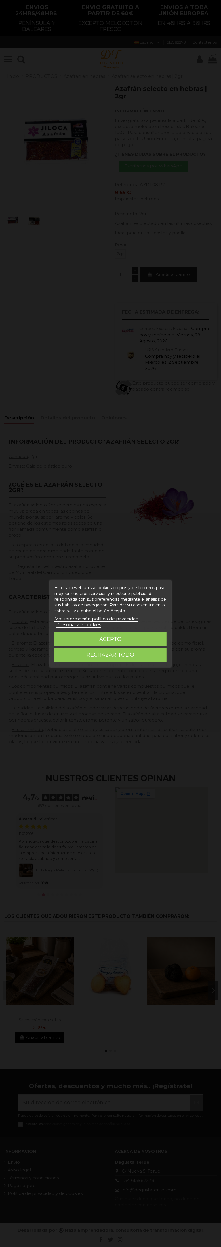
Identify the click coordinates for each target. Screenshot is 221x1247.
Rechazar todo (110, 655)
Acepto (110, 639)
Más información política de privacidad (96, 618)
